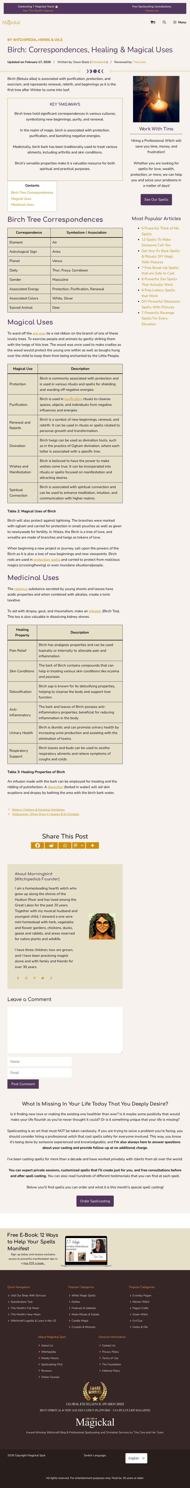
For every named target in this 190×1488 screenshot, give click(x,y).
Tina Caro (139, 62)
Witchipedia (99, 62)
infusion (95, 611)
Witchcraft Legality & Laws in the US (33, 1335)
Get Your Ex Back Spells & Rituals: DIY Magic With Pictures (161, 256)
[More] (92, 845)
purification (73, 399)
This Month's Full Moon (25, 1322)
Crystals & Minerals (83, 1341)
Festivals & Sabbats (84, 1322)
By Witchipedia (21, 39)
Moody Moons (50, 1372)
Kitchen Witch (140, 1316)
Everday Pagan (141, 1310)
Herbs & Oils (50, 39)
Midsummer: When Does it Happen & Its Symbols (45, 814)
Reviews (46, 1385)
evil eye (39, 333)
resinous (21, 588)
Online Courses (50, 1391)
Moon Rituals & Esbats (85, 1329)
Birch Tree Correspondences (32, 192)
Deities (76, 1316)
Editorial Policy (111, 1385)
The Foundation (111, 1379)
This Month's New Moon (25, 1329)
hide (39, 185)
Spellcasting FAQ (51, 1379)
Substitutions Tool (21, 1316)
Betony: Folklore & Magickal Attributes (38, 810)
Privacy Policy (110, 1366)
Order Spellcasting (95, 1215)
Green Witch (140, 1329)
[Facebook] (37, 845)
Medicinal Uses (22, 204)
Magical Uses (21, 198)
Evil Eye (137, 1335)
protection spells (47, 559)
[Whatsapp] (64, 845)
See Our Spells (156, 199)
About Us (47, 1360)
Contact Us (151, 10)
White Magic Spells (84, 1310)
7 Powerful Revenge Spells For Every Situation (158, 318)
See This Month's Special (38, 10)
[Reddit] (51, 845)
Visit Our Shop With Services (28, 1310)
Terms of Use (110, 1372)
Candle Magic (80, 1335)
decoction (55, 787)
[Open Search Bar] (164, 22)
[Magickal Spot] (11, 22)
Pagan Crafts (140, 1322)
